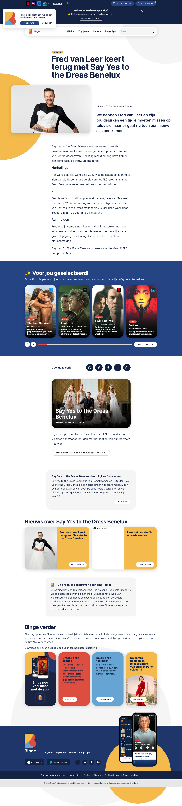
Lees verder (77, 565)
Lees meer (138, 699)
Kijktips (70, 31)
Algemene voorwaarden (69, 775)
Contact (87, 775)
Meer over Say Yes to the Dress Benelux (80, 453)
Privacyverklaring (48, 775)
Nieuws (97, 31)
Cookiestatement (112, 775)
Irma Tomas (125, 106)
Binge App (110, 31)
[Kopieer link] (127, 367)
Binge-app (57, 647)
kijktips (76, 634)
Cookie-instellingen (131, 775)
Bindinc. (97, 775)
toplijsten (142, 638)
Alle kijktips (145, 344)
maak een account (90, 279)
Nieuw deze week (43, 642)
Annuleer (47, 23)
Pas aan (57, 3)
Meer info (122, 502)
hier (54, 240)
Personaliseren (91, 19)
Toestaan (30, 23)
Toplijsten (83, 31)
